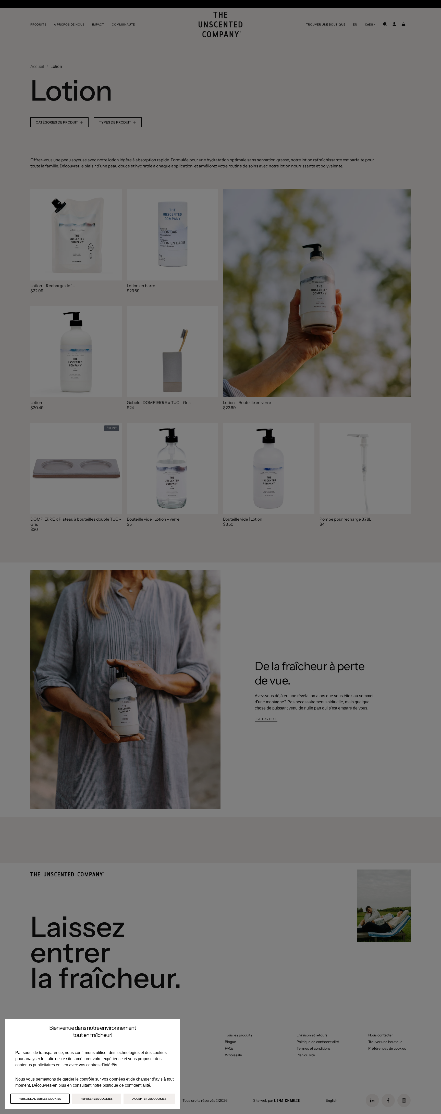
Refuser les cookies (97, 1098)
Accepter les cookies (149, 1098)
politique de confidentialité (126, 1085)
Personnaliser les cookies (40, 1098)
